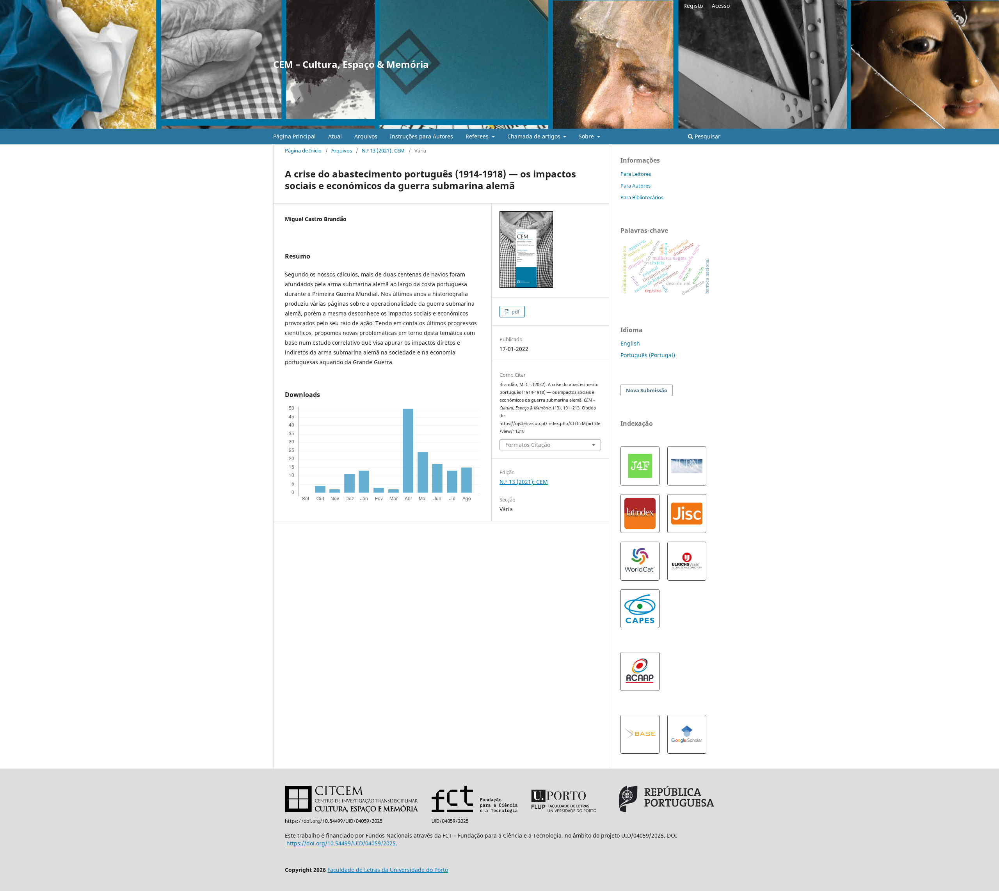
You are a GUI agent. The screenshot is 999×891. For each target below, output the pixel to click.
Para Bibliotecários (641, 197)
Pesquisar (706, 136)
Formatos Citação (527, 444)
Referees (478, 136)
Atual (335, 136)
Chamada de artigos (534, 136)
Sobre (587, 136)
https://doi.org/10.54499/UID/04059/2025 (341, 843)
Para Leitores (635, 173)
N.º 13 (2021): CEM (383, 150)
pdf (514, 311)
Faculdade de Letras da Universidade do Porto (387, 869)
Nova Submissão (646, 390)
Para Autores (635, 185)
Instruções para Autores (421, 136)
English (630, 343)
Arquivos (365, 136)
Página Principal (294, 136)
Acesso (721, 5)
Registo (693, 5)
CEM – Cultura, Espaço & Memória (351, 64)
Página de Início (303, 150)
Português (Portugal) (647, 355)
